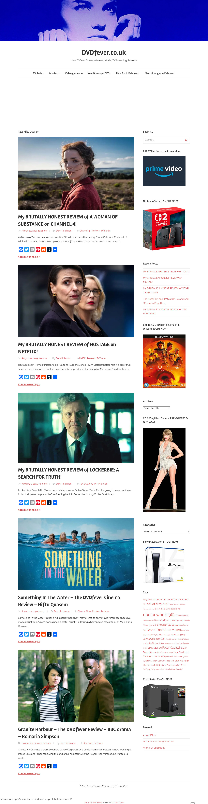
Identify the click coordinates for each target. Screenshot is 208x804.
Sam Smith (181, 652)
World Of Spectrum (154, 747)
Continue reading (28, 256)
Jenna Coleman (154, 638)
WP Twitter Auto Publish (93, 802)
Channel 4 (85, 230)
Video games (72, 73)
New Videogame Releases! (160, 73)
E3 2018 (180, 620)
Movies (53, 73)
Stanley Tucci (166, 661)
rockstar (168, 652)
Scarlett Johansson (176, 657)
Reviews (95, 230)
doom (150, 620)
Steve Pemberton (171, 665)
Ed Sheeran (163, 624)
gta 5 (185, 630)
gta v (154, 635)
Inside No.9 (178, 635)
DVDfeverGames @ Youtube (158, 741)
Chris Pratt (160, 609)
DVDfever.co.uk (104, 52)
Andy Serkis (149, 599)
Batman (161, 599)
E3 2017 (169, 620)
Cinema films (84, 611)
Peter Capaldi (174, 647)
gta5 (146, 635)
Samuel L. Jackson (155, 656)
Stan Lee (151, 661)
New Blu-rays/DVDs (99, 73)
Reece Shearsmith (153, 652)
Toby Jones (157, 669)
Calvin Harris (175, 604)
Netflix (82, 358)
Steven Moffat (152, 665)
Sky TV (93, 483)
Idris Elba (164, 635)
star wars (182, 660)
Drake (159, 620)
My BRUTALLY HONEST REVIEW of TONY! (166, 271)
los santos (167, 643)
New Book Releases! (127, 73)
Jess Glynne (171, 639)
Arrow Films (149, 735)
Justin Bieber (154, 643)
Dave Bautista (173, 609)
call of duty (157, 604)
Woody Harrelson (174, 669)
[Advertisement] (104, 104)
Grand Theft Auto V (164, 630)
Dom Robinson (63, 230)
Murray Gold (154, 648)
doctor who (158, 614)
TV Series (38, 73)
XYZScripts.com (118, 802)
